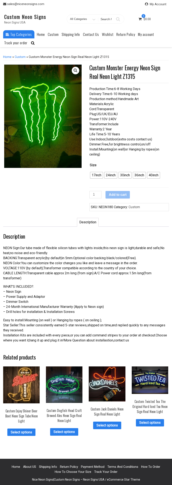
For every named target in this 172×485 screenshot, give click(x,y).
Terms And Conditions (122, 467)
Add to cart (117, 194)
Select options (21, 432)
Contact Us (91, 34)
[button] (75, 70)
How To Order (150, 467)
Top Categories (20, 34)
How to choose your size (73, 472)
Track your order (15, 42)
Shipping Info (71, 34)
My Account (158, 4)
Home (41, 34)
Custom (53, 34)
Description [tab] (87, 222)
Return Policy (125, 34)
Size (93, 165)
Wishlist (107, 34)
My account (146, 34)
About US (29, 467)
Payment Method (92, 467)
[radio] (96, 175)
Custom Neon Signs (25, 16)
